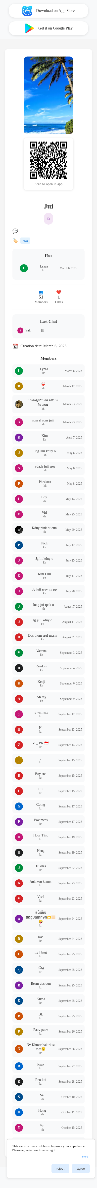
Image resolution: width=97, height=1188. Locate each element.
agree (81, 1168)
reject (60, 1168)
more (85, 1156)
